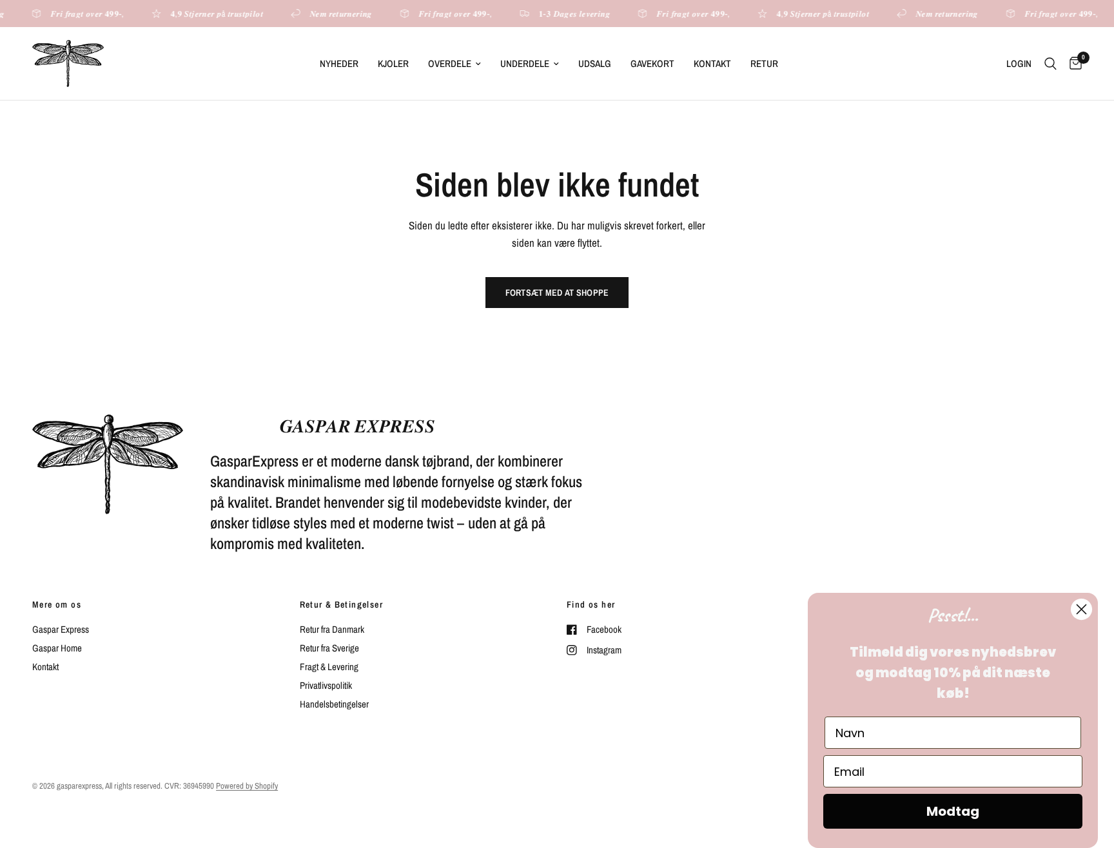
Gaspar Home (57, 648)
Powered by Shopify (247, 785)
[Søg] (1050, 63)
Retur (764, 63)
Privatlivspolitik (326, 685)
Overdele (449, 63)
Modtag (952, 811)
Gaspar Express (60, 629)
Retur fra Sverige (329, 648)
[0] (1072, 63)
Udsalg (594, 63)
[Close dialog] (1081, 609)
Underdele (524, 63)
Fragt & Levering (329, 666)
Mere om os (56, 604)
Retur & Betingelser (342, 604)
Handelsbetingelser (334, 704)
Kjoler (393, 63)
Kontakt (712, 63)
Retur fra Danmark (332, 629)
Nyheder (339, 63)
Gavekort (652, 63)
